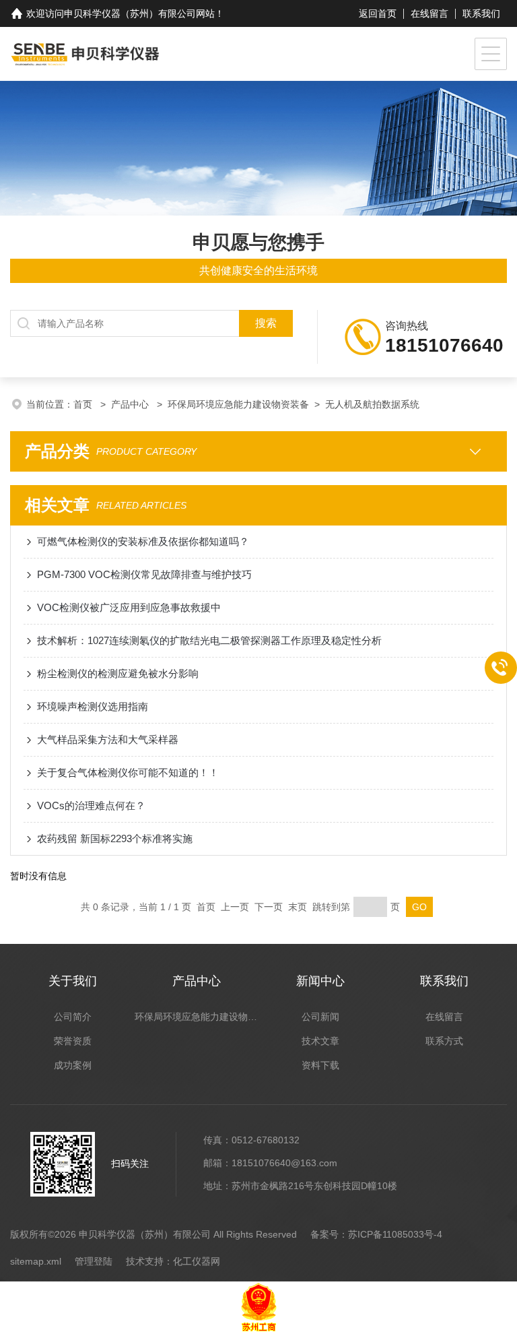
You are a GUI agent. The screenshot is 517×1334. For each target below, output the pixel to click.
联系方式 (444, 1041)
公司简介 (73, 1016)
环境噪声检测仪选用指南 (92, 706)
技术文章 (320, 1041)
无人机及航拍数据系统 (372, 404)
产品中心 (131, 404)
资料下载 (320, 1065)
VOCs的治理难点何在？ (91, 805)
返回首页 (378, 13)
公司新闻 (320, 1016)
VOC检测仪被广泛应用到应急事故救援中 (129, 607)
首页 (84, 404)
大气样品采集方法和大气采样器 (107, 739)
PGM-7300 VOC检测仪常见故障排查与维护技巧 (144, 574)
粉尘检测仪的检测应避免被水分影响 (118, 673)
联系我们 (481, 13)
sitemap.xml (35, 1261)
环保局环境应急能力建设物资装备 (238, 404)
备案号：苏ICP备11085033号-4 (376, 1234)
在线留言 (429, 13)
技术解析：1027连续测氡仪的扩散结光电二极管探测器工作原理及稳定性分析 (209, 640)
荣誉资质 (73, 1041)
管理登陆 (93, 1261)
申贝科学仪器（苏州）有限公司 (130, 13)
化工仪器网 (196, 1261)
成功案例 (73, 1065)
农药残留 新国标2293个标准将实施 (115, 838)
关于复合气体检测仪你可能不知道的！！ (128, 772)
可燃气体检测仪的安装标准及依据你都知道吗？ (143, 541)
